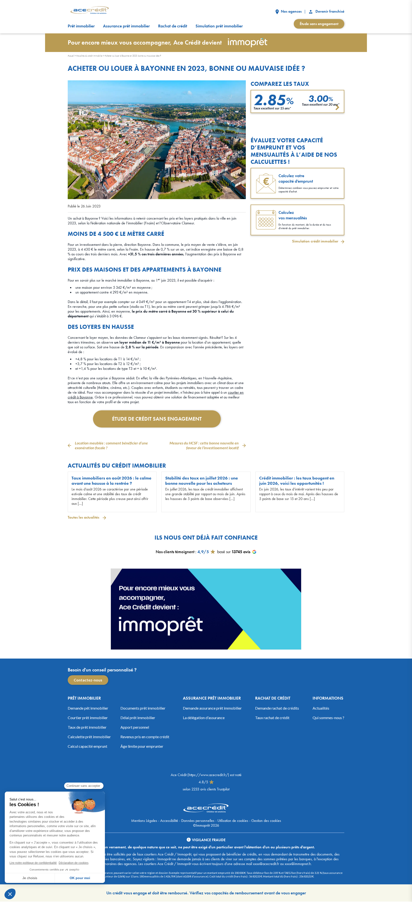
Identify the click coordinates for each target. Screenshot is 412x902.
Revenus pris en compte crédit (144, 736)
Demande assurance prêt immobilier (212, 708)
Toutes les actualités (84, 517)
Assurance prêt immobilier (126, 26)
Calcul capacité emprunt (87, 746)
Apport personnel (134, 727)
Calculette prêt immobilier (89, 736)
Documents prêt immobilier (142, 708)
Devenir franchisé (329, 11)
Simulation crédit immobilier (315, 241)
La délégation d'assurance (204, 717)
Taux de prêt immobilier (87, 727)
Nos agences (291, 11)
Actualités (321, 708)
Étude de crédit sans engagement (157, 418)
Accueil (71, 55)
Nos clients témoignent (175, 551)
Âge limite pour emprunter (141, 746)
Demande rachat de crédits (277, 708)
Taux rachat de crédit (272, 717)
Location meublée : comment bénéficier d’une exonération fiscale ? (111, 445)
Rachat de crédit (172, 26)
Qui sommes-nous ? (328, 717)
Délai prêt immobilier (137, 717)
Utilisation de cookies (232, 820)
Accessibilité (169, 820)
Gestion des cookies (266, 820)
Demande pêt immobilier (88, 708)
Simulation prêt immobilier (219, 26)
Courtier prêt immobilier (88, 717)
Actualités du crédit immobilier (89, 55)
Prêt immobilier (81, 26)
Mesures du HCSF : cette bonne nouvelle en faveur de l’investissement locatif (204, 445)
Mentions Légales (144, 820)
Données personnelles (197, 820)
